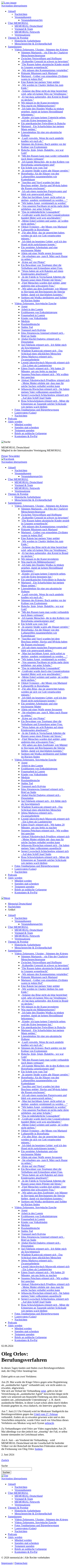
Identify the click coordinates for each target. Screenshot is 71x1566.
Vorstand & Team (24, 29)
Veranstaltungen (23, 17)
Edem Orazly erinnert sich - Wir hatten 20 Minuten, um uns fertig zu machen (43, 370)
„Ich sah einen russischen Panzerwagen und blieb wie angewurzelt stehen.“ (44, 193)
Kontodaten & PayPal (26, 436)
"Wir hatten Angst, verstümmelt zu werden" (44, 203)
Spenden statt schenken (27, 427)
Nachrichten (21, 14)
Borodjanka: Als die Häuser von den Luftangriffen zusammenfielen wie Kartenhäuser (40, 176)
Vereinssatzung (22, 34)
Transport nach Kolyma (33, 330)
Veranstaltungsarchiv (32, 20)
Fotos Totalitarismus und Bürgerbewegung (37, 409)
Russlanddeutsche (30, 324)
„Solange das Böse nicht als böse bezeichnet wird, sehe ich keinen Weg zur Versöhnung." (44, 92)
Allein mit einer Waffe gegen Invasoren (41, 253)
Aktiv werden (15, 421)
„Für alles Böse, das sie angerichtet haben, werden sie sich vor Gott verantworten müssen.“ (43, 235)
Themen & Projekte (18, 37)
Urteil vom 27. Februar (46, 1414)
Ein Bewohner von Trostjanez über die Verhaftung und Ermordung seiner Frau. (42, 266)
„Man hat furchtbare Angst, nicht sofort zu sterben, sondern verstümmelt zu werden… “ (44, 199)
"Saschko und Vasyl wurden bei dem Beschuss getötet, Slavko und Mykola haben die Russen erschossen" (44, 185)
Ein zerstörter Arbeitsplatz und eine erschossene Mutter (39, 249)
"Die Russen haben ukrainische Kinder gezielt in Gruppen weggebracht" (45, 66)
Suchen (6, 1472)
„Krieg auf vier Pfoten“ (33, 262)
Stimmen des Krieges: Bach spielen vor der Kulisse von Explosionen (43, 145)
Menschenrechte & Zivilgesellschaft (33, 43)
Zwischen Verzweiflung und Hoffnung (41, 58)
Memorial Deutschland (20, 903)
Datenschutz (21, 1563)
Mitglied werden (23, 424)
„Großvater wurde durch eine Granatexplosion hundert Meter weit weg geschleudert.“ (45, 216)
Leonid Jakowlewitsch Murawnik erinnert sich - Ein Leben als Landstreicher (45, 364)
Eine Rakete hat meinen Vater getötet (40, 82)
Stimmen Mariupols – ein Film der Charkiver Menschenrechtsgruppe (44, 54)
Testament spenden (24, 430)
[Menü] (5, 898)
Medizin (25, 321)
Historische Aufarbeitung (28, 40)
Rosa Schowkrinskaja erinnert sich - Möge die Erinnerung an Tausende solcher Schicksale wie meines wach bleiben (45, 403)
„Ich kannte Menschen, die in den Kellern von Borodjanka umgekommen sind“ (45, 163)
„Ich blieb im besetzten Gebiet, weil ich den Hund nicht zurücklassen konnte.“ (44, 243)
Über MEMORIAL (18, 23)
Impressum (7, 1563)
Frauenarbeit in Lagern (33, 315)
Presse (4, 456)
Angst (24, 306)
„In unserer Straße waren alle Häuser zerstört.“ (45, 170)
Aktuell (12, 11)
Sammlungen (15, 46)
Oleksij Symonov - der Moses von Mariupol (44, 226)
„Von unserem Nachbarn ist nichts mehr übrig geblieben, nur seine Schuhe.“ (45, 207)
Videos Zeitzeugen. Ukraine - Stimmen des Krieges (41, 49)
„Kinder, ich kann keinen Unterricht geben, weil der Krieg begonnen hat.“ (43, 119)
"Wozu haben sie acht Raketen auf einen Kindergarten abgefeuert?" (42, 272)
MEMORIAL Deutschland (29, 26)
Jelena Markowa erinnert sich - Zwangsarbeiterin (37, 358)
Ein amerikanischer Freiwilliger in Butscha (43, 123)
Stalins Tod (27, 327)
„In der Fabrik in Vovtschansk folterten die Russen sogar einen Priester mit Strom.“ (43, 278)
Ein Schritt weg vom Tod (34, 167)
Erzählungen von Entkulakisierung (39, 312)
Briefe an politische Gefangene (31, 433)
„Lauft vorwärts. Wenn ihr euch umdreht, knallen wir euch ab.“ (42, 140)
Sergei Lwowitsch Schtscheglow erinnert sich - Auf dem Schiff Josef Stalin (45, 396)
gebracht (49, 1423)
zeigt (43, 1391)
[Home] (9, 2)
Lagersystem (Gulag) (25, 412)
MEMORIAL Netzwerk (27, 32)
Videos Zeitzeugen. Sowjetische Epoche (35, 303)
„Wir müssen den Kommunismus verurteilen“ (44, 70)
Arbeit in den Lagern (32, 309)
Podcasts (12, 418)
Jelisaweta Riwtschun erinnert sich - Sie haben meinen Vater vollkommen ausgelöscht (45, 390)
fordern (38, 1449)
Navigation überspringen (14, 5)
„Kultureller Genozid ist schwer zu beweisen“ (45, 61)
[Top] (4, 1475)
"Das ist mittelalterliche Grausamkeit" (40, 212)
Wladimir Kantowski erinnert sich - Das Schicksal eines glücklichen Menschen (42, 352)
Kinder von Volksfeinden (34, 318)
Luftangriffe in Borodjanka (35, 229)
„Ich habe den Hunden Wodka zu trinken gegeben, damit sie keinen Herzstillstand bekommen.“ (42, 111)
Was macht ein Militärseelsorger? (38, 105)
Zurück (5, 1460)
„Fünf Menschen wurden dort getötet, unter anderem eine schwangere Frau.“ (43, 284)
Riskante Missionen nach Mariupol (39, 73)
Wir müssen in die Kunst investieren (40, 102)
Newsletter (14, 456)
